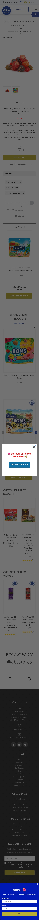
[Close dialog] (34, 447)
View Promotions (19, 464)
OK (19, 913)
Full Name (5, 898)
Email (4, 905)
